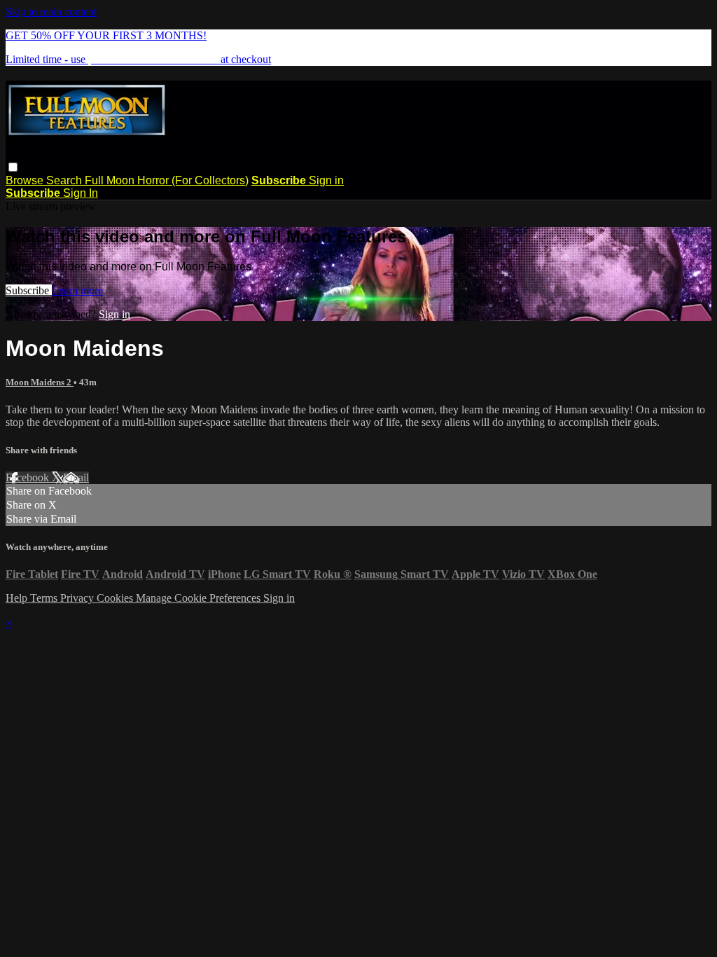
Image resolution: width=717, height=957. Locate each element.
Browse (26, 180)
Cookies (116, 598)
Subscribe (29, 290)
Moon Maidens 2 (40, 382)
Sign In (80, 193)
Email (76, 477)
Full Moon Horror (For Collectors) (167, 180)
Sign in (326, 180)
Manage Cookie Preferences (199, 598)
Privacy (78, 598)
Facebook (29, 477)
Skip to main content (51, 12)
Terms (45, 598)
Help (18, 598)
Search (65, 180)
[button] (13, 167)
